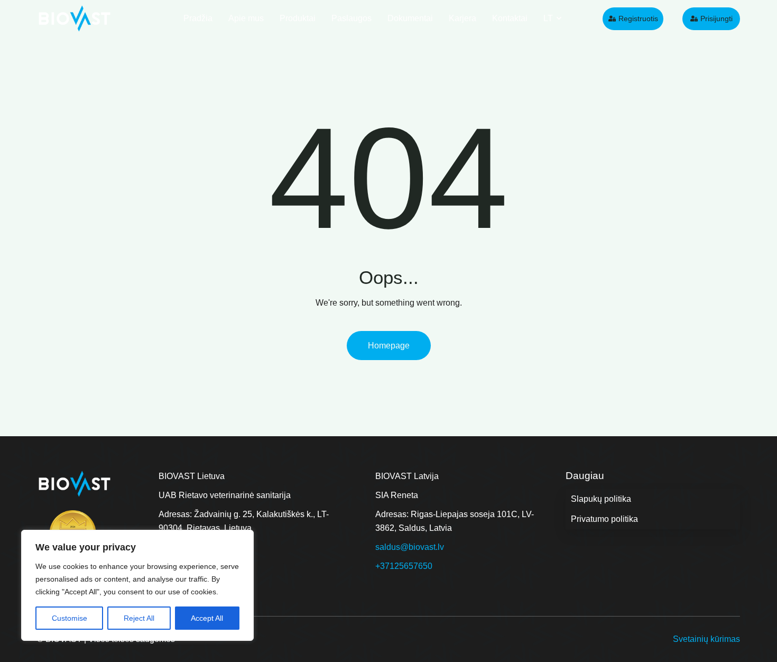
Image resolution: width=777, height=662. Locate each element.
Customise (69, 618)
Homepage (389, 345)
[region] (137, 585)
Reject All (139, 618)
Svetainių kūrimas (706, 639)
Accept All (207, 618)
